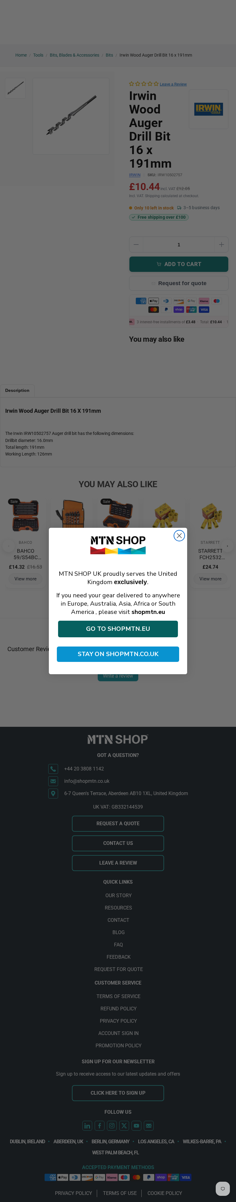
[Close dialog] (179, 535)
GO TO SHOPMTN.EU (118, 629)
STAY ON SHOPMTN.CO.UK (118, 654)
